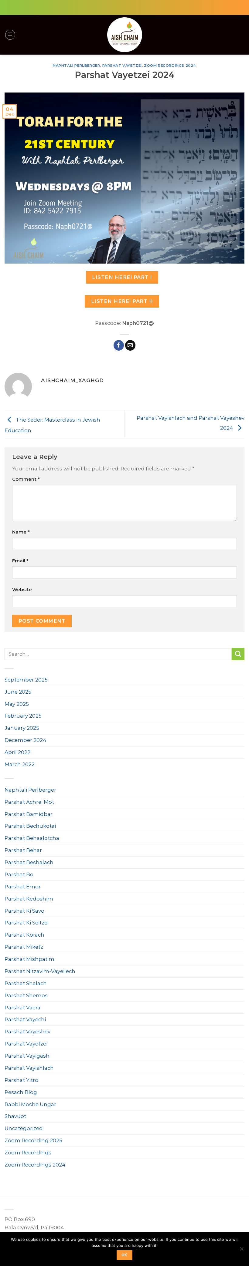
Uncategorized (24, 1128)
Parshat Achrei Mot (29, 802)
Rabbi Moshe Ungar (30, 1104)
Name (21, 532)
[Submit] (238, 654)
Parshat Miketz (24, 947)
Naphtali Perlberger (76, 65)
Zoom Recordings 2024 (170, 65)
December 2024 (25, 740)
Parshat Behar (23, 850)
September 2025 (26, 680)
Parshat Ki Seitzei (27, 923)
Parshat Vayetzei (122, 65)
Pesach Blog (21, 1092)
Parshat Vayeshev (27, 1032)
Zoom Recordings (28, 1153)
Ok (124, 1255)
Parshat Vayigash (27, 1056)
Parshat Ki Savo (24, 911)
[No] (241, 1250)
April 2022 (17, 752)
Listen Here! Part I (122, 277)
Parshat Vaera (22, 1008)
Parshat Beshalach (29, 862)
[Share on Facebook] (119, 345)
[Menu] (10, 35)
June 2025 (18, 692)
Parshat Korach (24, 935)
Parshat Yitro (21, 1080)
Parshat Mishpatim (29, 959)
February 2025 (23, 716)
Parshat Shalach (26, 983)
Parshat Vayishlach (29, 1068)
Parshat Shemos (26, 995)
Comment (26, 479)
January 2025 (22, 728)
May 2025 (17, 704)
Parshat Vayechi (25, 1019)
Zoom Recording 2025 (33, 1140)
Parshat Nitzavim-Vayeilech (40, 971)
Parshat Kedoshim (29, 899)
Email (20, 561)
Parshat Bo (19, 874)
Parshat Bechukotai (30, 826)
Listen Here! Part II (122, 301)
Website (22, 589)
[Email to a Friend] (130, 345)
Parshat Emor (23, 887)
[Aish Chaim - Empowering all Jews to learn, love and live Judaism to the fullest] (124, 35)
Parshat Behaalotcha (32, 838)
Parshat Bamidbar (29, 814)
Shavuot (15, 1116)
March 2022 (20, 764)
